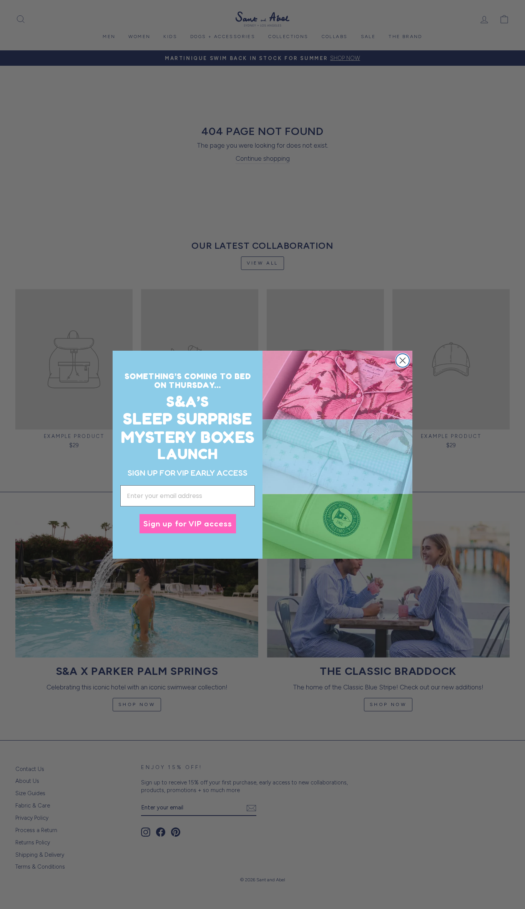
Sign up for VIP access (187, 523)
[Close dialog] (402, 360)
